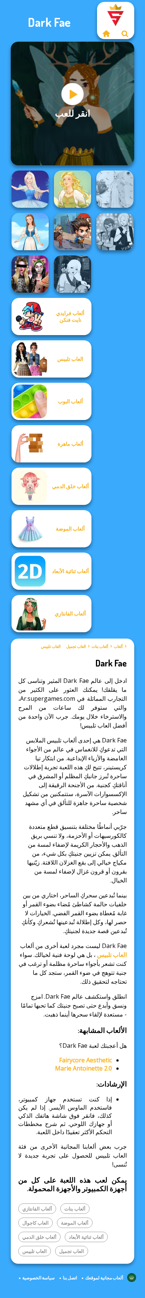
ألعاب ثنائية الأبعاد (86, 1237)
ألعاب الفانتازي (37, 1209)
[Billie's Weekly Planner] (30, 274)
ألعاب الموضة (74, 1223)
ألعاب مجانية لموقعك (104, 1277)
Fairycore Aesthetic (85, 1060)
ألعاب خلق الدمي (39, 1237)
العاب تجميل (76, 646)
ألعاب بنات (99, 646)
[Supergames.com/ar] (106, 33)
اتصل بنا (70, 1277)
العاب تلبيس (51, 646)
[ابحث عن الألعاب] (125, 33)
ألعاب (118, 646)
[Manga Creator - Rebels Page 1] (114, 231)
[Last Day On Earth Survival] (72, 231)
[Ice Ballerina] (30, 189)
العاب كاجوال (35, 1223)
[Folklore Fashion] (30, 231)
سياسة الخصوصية (38, 1277)
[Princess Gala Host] (114, 189)
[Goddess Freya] (72, 189)
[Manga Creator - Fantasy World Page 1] (72, 274)
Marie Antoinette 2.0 (83, 1068)
